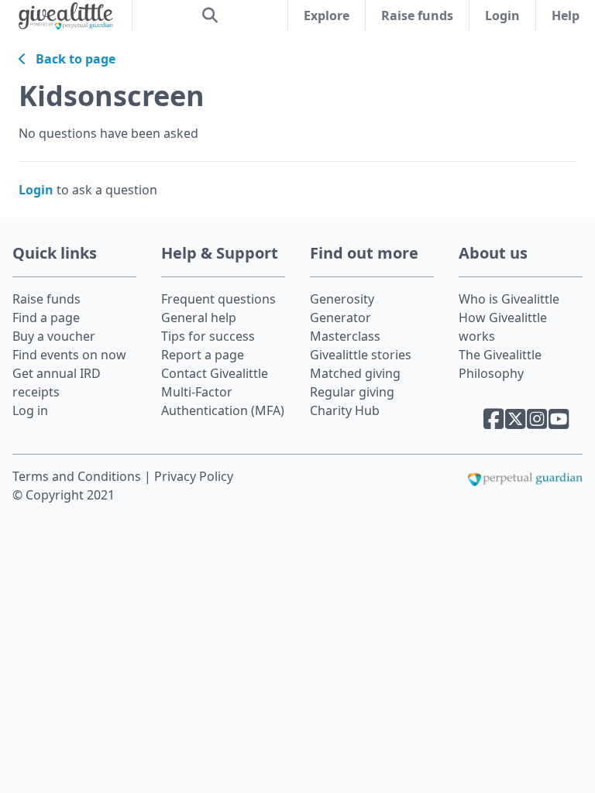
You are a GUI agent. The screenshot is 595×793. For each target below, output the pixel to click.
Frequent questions (218, 298)
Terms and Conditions (78, 476)
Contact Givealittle (214, 373)
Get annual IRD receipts (56, 382)
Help (566, 15)
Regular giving (352, 391)
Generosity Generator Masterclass (345, 317)
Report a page (202, 354)
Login (502, 15)
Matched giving (355, 373)
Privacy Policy (193, 476)
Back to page (70, 58)
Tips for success (208, 336)
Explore (326, 15)
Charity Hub (345, 410)
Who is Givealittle (509, 298)
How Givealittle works (503, 327)
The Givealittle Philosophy (500, 364)
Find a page (46, 317)
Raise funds (417, 15)
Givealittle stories (360, 354)
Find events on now (69, 354)
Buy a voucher (53, 336)
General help (198, 317)
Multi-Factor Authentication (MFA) (222, 401)
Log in (30, 410)
